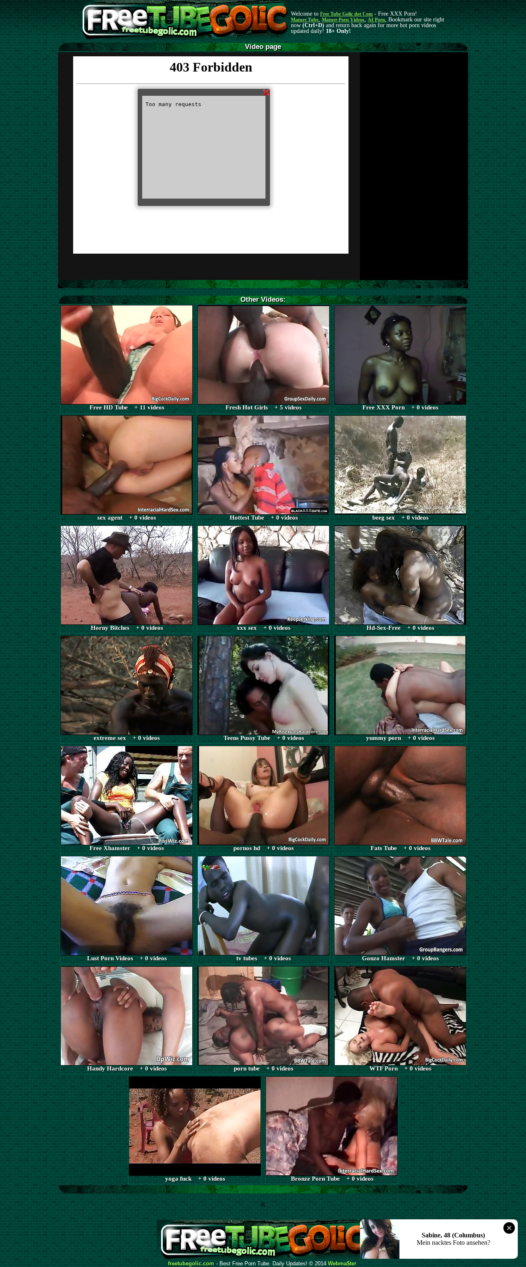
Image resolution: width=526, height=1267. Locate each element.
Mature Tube (304, 20)
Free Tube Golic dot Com (346, 14)
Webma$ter (342, 1264)
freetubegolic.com (191, 1264)
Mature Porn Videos (343, 20)
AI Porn (376, 20)
